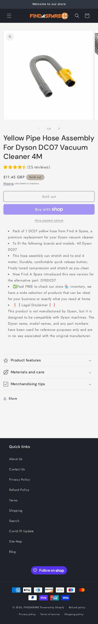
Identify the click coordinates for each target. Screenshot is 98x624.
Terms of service (50, 614)
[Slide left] (39, 129)
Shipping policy (74, 614)
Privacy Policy (19, 479)
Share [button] (13, 398)
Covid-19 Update (21, 531)
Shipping (8, 183)
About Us (16, 459)
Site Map (15, 541)
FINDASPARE (31, 607)
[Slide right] (59, 129)
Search (14, 521)
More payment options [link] (49, 220)
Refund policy (77, 607)
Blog (12, 551)
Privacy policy (27, 614)
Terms (13, 500)
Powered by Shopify (52, 607)
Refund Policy (19, 489)
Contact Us (17, 469)
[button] (9, 16)
